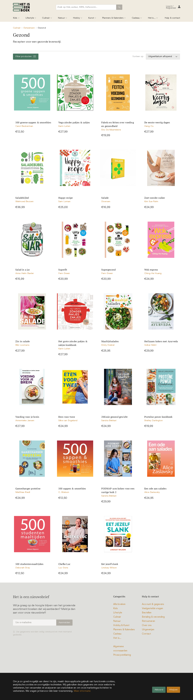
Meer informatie (82, 691)
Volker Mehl (150, 345)
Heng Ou (148, 126)
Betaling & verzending (153, 617)
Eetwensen (29, 28)
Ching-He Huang (152, 273)
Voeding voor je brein (27, 416)
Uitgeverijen (148, 630)
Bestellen (147, 613)
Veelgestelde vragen (152, 608)
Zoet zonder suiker (154, 197)
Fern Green (64, 273)
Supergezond (108, 269)
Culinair (46, 18)
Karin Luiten (64, 126)
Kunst (91, 18)
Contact (146, 634)
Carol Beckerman (24, 126)
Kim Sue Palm (151, 202)
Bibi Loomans (22, 345)
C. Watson (63, 492)
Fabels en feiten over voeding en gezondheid (117, 124)
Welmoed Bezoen (24, 202)
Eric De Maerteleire (111, 130)
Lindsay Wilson (109, 568)
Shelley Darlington (153, 421)
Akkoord (159, 690)
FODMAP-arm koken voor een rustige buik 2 (117, 490)
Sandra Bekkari (108, 421)
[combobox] (86, 7)
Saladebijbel (22, 197)
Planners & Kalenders (112, 18)
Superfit (62, 269)
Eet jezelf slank (109, 564)
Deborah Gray (22, 568)
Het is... (152, 18)
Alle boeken (119, 604)
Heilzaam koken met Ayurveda (161, 341)
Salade (105, 197)
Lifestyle (29, 18)
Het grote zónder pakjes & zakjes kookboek (72, 343)
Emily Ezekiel (107, 345)
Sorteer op (138, 57)
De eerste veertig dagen (157, 122)
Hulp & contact (172, 18)
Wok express (151, 269)
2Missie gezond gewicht (114, 416)
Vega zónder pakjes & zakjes (74, 122)
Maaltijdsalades (110, 341)
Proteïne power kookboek (158, 416)
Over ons (147, 625)
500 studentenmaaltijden (29, 564)
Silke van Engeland (67, 421)
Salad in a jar (22, 269)
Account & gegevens (153, 604)
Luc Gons (63, 568)
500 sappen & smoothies (72, 488)
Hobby (76, 18)
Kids (15, 18)
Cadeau (136, 18)
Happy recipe (65, 197)
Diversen (105, 202)
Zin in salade (22, 341)
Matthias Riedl (22, 492)
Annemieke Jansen (24, 421)
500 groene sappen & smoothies (33, 122)
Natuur (61, 18)
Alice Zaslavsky (152, 492)
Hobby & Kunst (121, 625)
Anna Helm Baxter (24, 273)
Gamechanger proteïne (27, 488)
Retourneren (148, 621)
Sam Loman (64, 202)
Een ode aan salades (155, 488)
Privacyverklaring (122, 655)
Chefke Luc (64, 564)
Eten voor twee (66, 416)
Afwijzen (173, 690)
